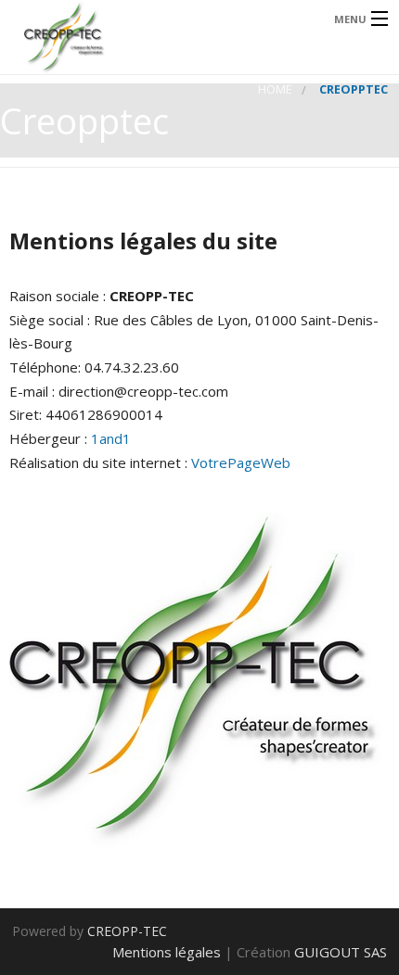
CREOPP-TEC (127, 931)
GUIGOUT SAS (340, 952)
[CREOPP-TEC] (157, 37)
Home (275, 89)
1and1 (111, 438)
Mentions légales (166, 952)
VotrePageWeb (240, 462)
